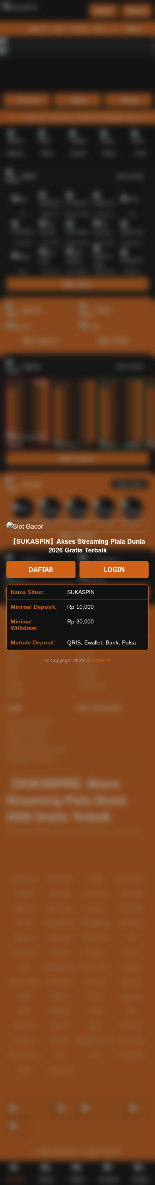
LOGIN (114, 569)
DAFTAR (41, 569)
